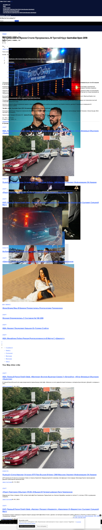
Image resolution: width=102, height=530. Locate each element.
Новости (9, 47)
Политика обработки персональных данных (18, 9)
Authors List (6, 4)
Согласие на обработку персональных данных (19, 12)
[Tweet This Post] (52, 343)
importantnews (7, 49)
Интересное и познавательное (16, 39)
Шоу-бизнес (10, 62)
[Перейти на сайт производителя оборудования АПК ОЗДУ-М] (87, 522)
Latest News (6, 8)
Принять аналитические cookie (27, 526)
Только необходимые (41, 526)
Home (4, 6)
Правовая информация (11, 11)
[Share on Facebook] (52, 341)
